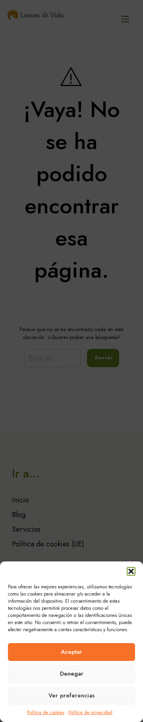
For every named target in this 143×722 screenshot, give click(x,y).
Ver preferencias (71, 695)
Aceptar (71, 651)
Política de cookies (45, 712)
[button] (131, 571)
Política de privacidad (90, 712)
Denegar (71, 673)
